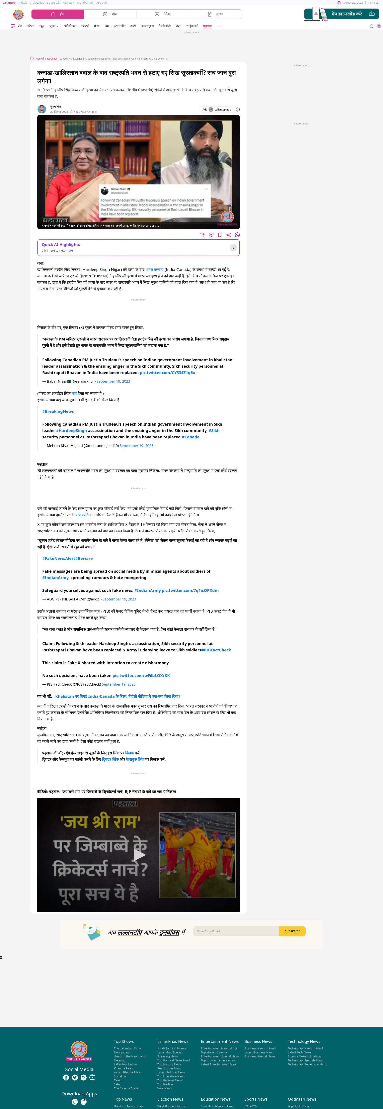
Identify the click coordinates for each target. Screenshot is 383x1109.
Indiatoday (37, 2)
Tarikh (118, 1080)
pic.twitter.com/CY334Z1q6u (167, 372)
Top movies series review (218, 1060)
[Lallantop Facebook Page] (66, 1078)
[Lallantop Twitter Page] (75, 1078)
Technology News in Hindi (306, 1048)
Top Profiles (165, 1084)
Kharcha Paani (123, 1068)
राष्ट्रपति (82, 515)
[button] (341, 14)
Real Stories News (169, 1068)
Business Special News (259, 1056)
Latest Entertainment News (219, 1064)
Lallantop (9, 2)
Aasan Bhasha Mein (127, 1072)
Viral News (164, 1088)
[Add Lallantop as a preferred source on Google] (217, 109)
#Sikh (214, 430)
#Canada (190, 437)
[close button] (372, 26)
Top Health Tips (298, 1106)
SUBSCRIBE (292, 931)
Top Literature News (171, 1076)
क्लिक (129, 753)
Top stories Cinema (214, 1052)
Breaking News (167, 1056)
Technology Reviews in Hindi (307, 1064)
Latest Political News (171, 1072)
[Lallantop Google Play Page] (75, 1102)
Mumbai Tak (85, 2)
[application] (138, 855)
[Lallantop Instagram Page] (84, 1078)
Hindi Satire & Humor (172, 1048)
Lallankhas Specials (170, 1052)
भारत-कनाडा (154, 269)
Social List (120, 1076)
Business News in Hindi (260, 1048)
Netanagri (120, 1060)
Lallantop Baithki (125, 1064)
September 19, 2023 (113, 381)
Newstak (68, 2)
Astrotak (101, 2)
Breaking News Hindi (128, 1106)
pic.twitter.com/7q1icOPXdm (190, 590)
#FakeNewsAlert (58, 558)
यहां (74, 393)
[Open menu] (13, 26)
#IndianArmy (55, 577)
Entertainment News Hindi (219, 1048)
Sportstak (53, 2)
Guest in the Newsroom (130, 1056)
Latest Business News (259, 1052)
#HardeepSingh (71, 430)
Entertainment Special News (220, 1056)
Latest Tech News (299, 1052)
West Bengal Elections (172, 1106)
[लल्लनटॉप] (18, 14)
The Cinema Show (126, 1088)
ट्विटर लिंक (110, 759)
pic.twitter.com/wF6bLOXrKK (141, 675)
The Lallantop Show (127, 1048)
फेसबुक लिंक (135, 759)
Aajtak (23, 2)
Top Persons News (170, 1080)
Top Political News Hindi (174, 1060)
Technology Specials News (306, 1060)
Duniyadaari (122, 1052)
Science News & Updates (305, 1056)
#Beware (84, 558)
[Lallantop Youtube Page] (92, 1078)
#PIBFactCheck (216, 650)
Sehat (117, 1084)
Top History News (169, 1064)
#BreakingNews (58, 411)
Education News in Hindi (217, 1106)
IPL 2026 (250, 1106)
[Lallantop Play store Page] (84, 1102)
